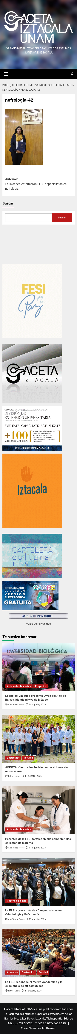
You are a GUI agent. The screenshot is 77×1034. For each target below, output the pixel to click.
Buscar (8, 203)
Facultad (28, 758)
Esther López (14, 776)
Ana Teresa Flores (16, 704)
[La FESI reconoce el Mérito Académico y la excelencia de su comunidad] (38, 953)
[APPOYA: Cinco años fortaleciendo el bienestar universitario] (38, 739)
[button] (6, 73)
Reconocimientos (16, 901)
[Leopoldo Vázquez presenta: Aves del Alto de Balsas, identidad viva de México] (38, 667)
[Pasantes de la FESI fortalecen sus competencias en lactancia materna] (38, 810)
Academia (12, 972)
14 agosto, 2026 (37, 704)
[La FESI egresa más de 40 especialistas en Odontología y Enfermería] (38, 882)
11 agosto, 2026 (37, 847)
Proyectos (41, 686)
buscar (62, 217)
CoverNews (28, 1028)
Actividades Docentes (19, 686)
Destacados (13, 758)
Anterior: (36, 183)
